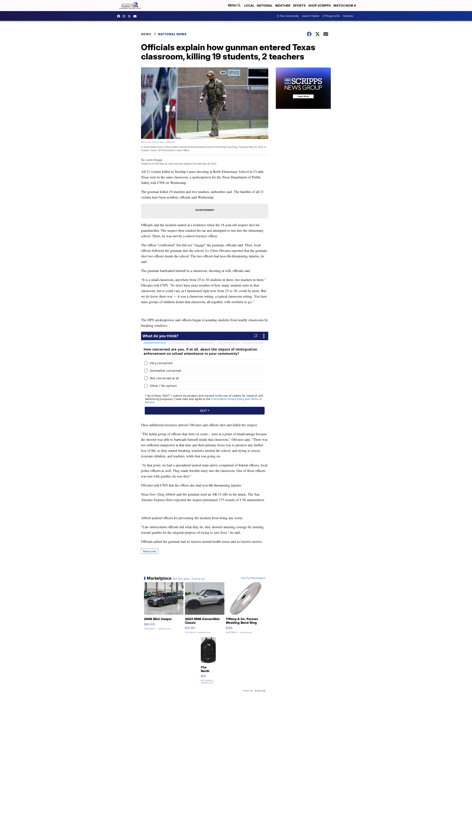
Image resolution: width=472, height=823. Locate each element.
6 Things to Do (331, 16)
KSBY (130, 16)
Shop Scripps (319, 5)
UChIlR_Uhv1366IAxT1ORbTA (135, 16)
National (265, 5)
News (146, 34)
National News (172, 34)
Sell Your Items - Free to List (189, 579)
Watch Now (343, 5)
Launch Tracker (311, 16)
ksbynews (119, 16)
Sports (299, 5)
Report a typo (149, 551)
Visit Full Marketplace (253, 578)
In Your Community (288, 16)
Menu (232, 5)
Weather (282, 5)
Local (249, 5)
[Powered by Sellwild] (260, 690)
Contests (348, 16)
